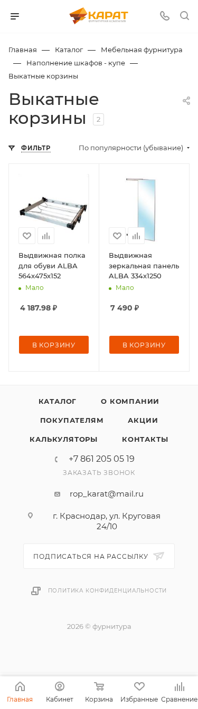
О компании (130, 401)
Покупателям (72, 420)
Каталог (58, 401)
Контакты (145, 439)
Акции (143, 420)
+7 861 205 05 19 (102, 459)
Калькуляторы (64, 439)
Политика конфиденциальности (107, 590)
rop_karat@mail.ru (107, 494)
